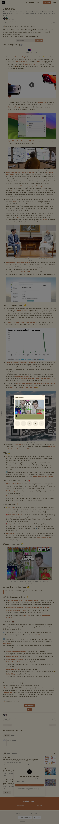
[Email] (29, 423)
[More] (41, 423)
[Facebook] (23, 423)
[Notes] (35, 423)
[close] (43, 397)
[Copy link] (17, 423)
